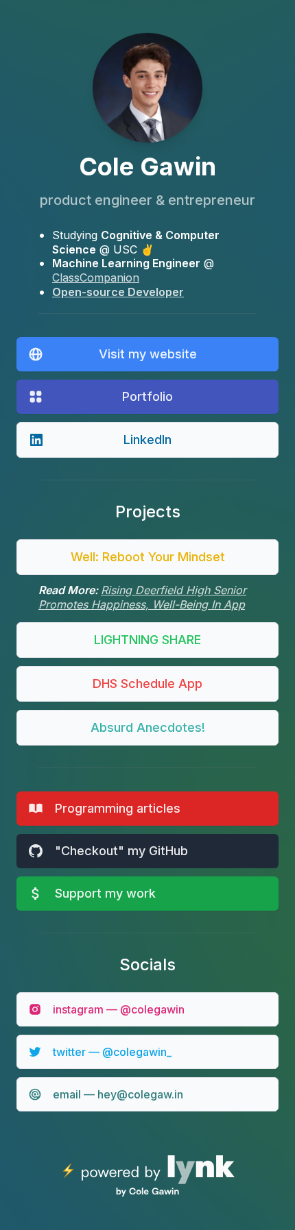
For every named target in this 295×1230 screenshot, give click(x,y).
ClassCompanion (95, 277)
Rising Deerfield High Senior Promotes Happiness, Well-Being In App (142, 597)
